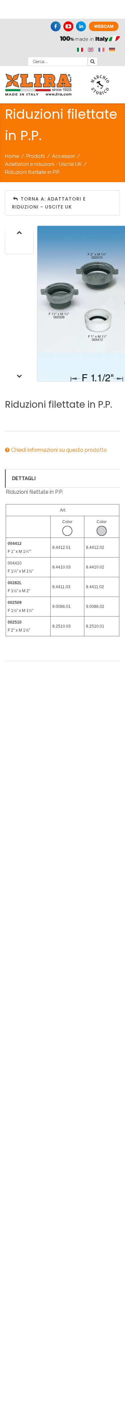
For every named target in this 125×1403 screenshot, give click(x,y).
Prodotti (35, 156)
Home (12, 156)
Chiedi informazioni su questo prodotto (58, 450)
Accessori (63, 156)
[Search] (93, 61)
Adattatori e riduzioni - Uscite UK (43, 164)
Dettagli (24, 478)
